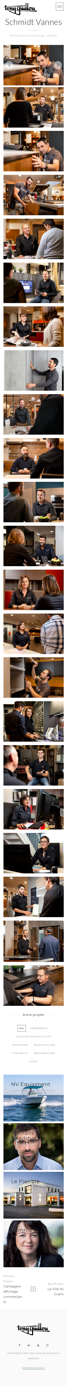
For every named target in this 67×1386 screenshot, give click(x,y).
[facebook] (20, 1345)
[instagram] (47, 1345)
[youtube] (38, 1345)
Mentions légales (33, 1368)
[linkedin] (29, 1345)
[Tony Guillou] (20, 9)
